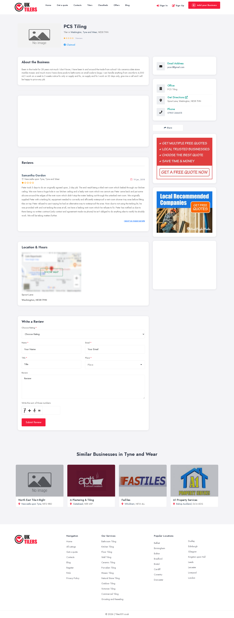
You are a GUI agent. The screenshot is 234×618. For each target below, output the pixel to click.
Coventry (158, 574)
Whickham (130, 503)
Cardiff (157, 569)
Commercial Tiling (110, 594)
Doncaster (158, 579)
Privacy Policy (72, 578)
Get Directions (176, 97)
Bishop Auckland (183, 503)
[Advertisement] (83, 122)
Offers (117, 5)
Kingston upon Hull (197, 556)
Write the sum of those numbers (36, 403)
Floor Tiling (106, 552)
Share (169, 127)
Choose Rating (28, 327)
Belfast (157, 543)
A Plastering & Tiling (82, 500)
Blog (127, 5)
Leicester (192, 567)
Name (24, 342)
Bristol (157, 564)
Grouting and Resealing (112, 599)
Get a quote (62, 5)
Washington (76, 32)
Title (23, 357)
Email (87, 342)
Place (87, 357)
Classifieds (103, 5)
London (191, 577)
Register (70, 567)
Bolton (157, 553)
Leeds (190, 562)
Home (48, 5)
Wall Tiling (106, 557)
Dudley (191, 541)
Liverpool (192, 572)
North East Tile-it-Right (31, 500)
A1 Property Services (185, 500)
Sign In (164, 5)
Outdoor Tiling (108, 583)
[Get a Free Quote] (184, 158)
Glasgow (192, 551)
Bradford (158, 558)
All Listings (71, 546)
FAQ (68, 573)
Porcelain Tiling (108, 567)
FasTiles (126, 500)
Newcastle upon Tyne (31, 503)
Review (25, 372)
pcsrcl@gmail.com (175, 67)
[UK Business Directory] (184, 212)
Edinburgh (193, 546)
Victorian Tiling (108, 588)
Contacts (78, 5)
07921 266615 (174, 112)
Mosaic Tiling (107, 573)
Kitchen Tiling (107, 546)
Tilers (89, 5)
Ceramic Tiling (108, 562)
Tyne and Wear (90, 32)
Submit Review (33, 422)
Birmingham (159, 548)
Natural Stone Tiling (110, 578)
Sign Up (180, 5)
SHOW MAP (51, 272)
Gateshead (78, 503)
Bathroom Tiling (108, 541)
